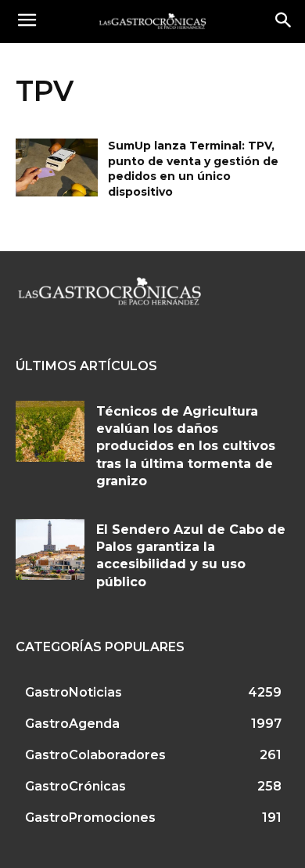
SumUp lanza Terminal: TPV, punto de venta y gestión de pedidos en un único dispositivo (193, 169)
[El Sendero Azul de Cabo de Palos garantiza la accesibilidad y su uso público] (50, 550)
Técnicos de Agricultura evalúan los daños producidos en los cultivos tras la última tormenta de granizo (185, 446)
